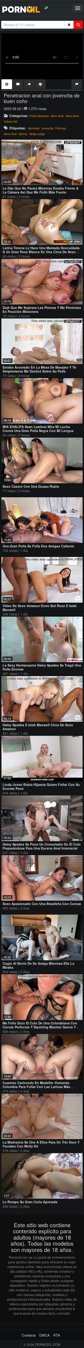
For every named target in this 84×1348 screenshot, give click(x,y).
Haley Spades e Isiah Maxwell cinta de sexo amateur (38, 726)
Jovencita (47, 128)
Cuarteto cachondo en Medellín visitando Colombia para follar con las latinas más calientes (36, 1086)
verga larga (37, 134)
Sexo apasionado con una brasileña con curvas (42, 903)
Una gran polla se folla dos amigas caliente (38, 546)
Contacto (29, 1335)
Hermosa (33, 128)
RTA (56, 1335)
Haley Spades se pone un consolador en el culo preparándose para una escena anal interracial (42, 846)
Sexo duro (72, 116)
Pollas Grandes (39, 116)
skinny (23, 134)
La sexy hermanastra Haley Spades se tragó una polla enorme (42, 667)
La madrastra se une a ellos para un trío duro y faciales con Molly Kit (41, 1144)
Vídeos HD (11, 121)
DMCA (44, 1335)
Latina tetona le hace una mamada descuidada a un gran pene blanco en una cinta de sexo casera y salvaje (41, 251)
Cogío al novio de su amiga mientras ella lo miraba (38, 965)
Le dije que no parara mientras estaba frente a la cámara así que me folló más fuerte (40, 190)
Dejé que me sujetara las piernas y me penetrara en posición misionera (42, 309)
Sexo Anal (57, 116)
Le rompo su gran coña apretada (30, 1201)
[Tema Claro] (46, 8)
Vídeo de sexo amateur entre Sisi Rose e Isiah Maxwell (40, 607)
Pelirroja (60, 128)
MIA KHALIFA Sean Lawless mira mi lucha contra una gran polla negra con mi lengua (38, 428)
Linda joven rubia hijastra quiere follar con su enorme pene (41, 786)
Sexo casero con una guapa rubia (31, 486)
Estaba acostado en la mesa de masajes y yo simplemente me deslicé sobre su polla (39, 369)
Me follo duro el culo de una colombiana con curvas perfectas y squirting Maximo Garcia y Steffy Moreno (40, 1027)
